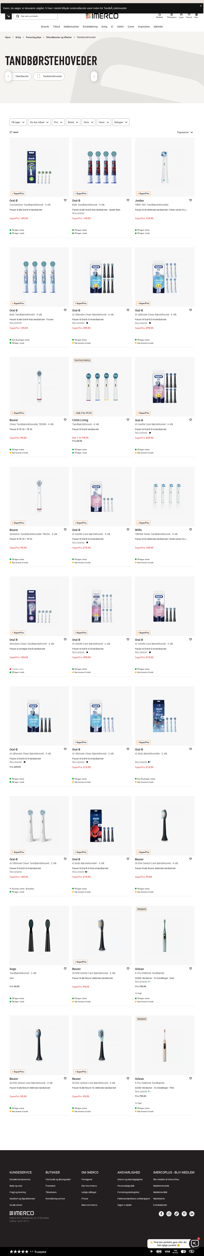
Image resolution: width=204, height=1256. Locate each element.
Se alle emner (16, 1205)
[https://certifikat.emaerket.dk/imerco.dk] (191, 1251)
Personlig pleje (33, 37)
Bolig (104, 26)
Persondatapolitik (125, 1185)
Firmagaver (86, 1179)
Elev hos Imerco (89, 1185)
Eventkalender (160, 1205)
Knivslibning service (55, 1198)
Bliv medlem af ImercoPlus (166, 1179)
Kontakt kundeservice (20, 1179)
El (112, 26)
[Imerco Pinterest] (184, 1214)
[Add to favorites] (65, 200)
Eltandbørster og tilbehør (59, 37)
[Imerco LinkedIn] (191, 1214)
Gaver (131, 26)
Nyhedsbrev (159, 1198)
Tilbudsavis (51, 1192)
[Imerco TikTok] (176, 1214)
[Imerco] (71, 1213)
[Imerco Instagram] (168, 1214)
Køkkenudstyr (71, 26)
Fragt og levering (18, 1192)
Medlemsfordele (161, 1185)
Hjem (8, 37)
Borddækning (90, 26)
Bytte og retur (16, 1185)
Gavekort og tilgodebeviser (22, 1198)
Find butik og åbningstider (58, 1179)
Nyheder (158, 26)
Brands (45, 26)
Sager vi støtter (124, 1205)
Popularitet (183, 132)
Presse (84, 1198)
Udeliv (120, 26)
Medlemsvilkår (160, 1192)
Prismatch (50, 1185)
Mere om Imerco (89, 1205)
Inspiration (144, 26)
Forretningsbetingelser (128, 1192)
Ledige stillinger (88, 1192)
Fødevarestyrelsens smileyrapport (133, 1198)
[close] (201, 6)
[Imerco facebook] (161, 1214)
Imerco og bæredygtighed (129, 1179)
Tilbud (56, 26)
